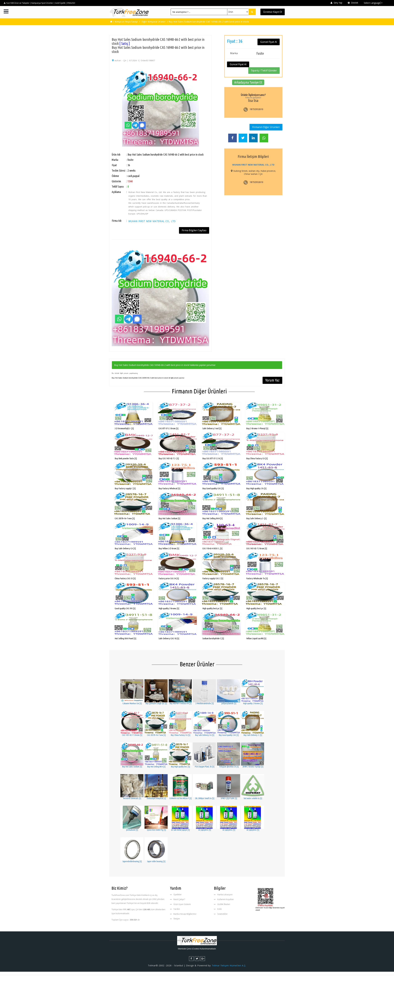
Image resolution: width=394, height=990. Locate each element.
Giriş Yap (337, 2)
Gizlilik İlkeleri (223, 904)
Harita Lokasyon (225, 894)
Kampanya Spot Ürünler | (43, 3)
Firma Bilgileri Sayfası (194, 230)
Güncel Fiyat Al (268, 42)
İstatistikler (222, 913)
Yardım (176, 909)
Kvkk (219, 909)
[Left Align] (252, 12)
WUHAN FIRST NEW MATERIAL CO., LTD (151, 221)
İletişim (176, 918)
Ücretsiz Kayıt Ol (272, 12)
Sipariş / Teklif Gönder (264, 70)
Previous (108, 99)
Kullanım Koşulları (225, 899)
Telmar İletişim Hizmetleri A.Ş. (229, 965)
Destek (354, 2)
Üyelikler (177, 894)
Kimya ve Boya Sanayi (126, 21)
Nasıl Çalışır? (179, 899)
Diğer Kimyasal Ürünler (153, 21)
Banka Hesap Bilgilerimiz (184, 913)
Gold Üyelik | (61, 3)
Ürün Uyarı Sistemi (182, 904)
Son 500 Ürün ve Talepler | (18, 3)
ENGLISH (71, 3)
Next (213, 99)
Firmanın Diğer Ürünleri (266, 127)
